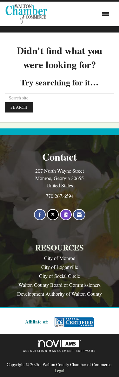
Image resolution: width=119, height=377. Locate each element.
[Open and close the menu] (79, 14)
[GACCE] (73, 322)
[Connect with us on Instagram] (66, 214)
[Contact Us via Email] (79, 214)
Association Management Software (59, 351)
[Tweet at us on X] (53, 214)
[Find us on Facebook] (40, 214)
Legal (59, 370)
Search (19, 107)
